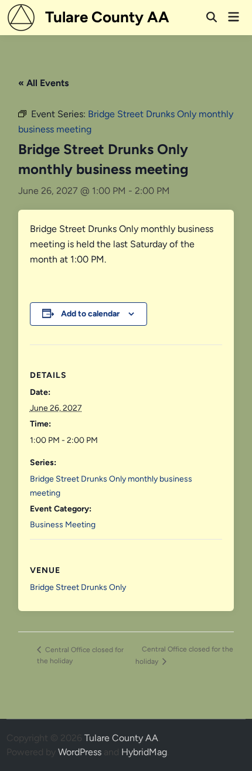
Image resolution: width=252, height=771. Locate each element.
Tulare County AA (107, 17)
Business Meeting (63, 525)
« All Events (43, 82)
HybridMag (144, 752)
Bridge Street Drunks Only (78, 587)
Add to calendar (90, 314)
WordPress (79, 752)
